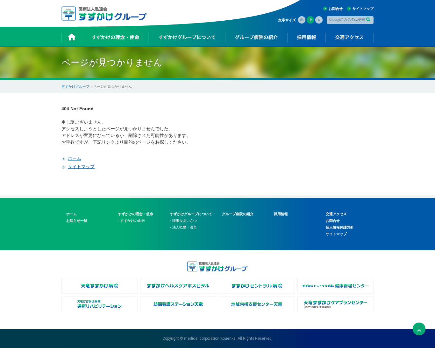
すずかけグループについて (191, 214)
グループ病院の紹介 (237, 214)
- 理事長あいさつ (183, 220)
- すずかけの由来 (131, 220)
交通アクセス (336, 214)
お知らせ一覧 (76, 220)
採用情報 (281, 214)
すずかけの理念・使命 (135, 214)
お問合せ (336, 8)
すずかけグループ (75, 86)
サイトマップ (363, 8)
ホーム (74, 158)
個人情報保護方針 (340, 227)
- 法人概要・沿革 (183, 227)
